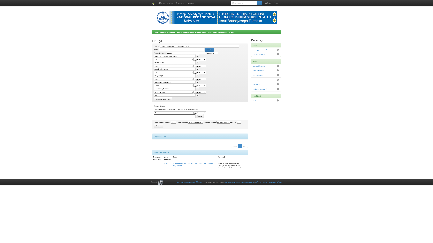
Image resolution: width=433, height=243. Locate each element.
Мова (276, 3)
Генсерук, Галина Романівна (263, 50)
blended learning (259, 66)
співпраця (256, 84)
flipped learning (258, 75)
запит (156, 49)
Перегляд (180, 3)
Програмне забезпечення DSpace (189, 182)
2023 (166, 163)
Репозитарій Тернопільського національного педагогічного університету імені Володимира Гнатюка (194, 32)
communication (258, 70)
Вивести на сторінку (162, 122)
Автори (233, 122)
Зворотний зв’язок (275, 182)
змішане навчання (259, 80)
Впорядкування (210, 122)
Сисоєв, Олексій (259, 54)
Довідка (191, 3)
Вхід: (269, 3)
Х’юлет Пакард (261, 182)
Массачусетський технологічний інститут (239, 182)
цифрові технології (260, 89)
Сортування (183, 122)
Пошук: (157, 46)
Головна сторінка (166, 3)
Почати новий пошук (163, 99)
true (254, 100)
